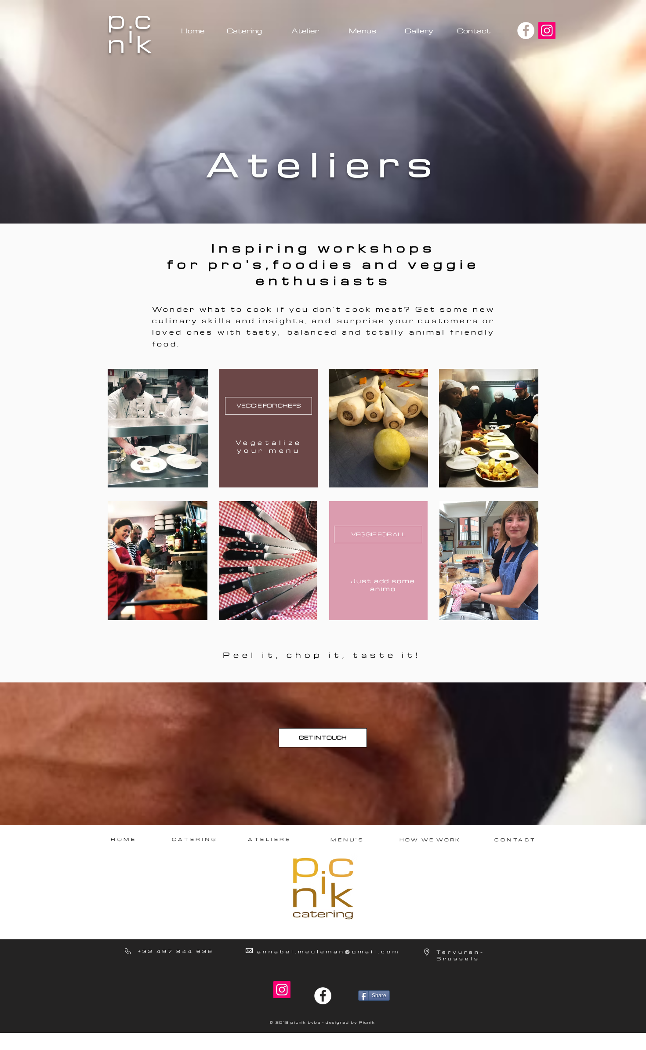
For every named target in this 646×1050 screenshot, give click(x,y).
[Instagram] (546, 30)
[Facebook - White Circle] (525, 30)
